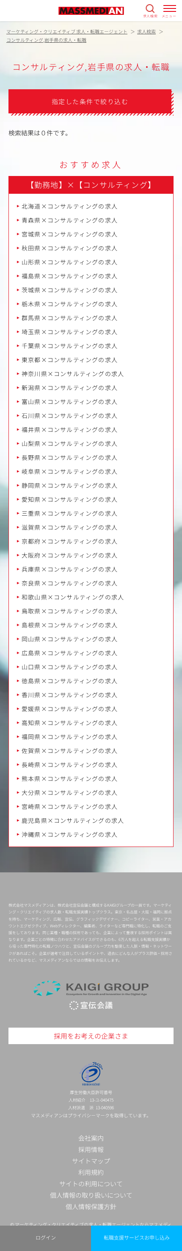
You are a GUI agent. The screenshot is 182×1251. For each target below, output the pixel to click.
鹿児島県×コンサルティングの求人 (73, 820)
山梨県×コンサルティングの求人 (70, 443)
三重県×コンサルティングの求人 (70, 513)
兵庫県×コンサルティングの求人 (70, 569)
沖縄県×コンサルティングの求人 (70, 834)
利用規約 (91, 1172)
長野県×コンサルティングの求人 (70, 457)
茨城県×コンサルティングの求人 (70, 290)
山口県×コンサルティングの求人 (70, 667)
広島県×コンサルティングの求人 (70, 653)
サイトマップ (91, 1160)
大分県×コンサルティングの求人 (70, 792)
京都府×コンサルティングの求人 (70, 541)
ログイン (46, 1237)
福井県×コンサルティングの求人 (70, 429)
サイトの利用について (91, 1183)
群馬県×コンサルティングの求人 (70, 317)
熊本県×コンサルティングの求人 (70, 778)
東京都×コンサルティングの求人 (70, 359)
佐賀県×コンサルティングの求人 (70, 750)
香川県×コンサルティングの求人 (70, 694)
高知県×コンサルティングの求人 (70, 722)
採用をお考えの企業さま (91, 1036)
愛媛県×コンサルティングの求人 (70, 708)
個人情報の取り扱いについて (91, 1195)
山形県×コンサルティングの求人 (70, 262)
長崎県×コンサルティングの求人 (70, 764)
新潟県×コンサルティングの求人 (70, 387)
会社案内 (91, 1137)
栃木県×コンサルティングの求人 (70, 304)
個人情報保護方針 (91, 1206)
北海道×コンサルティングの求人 (70, 206)
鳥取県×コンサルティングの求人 (70, 611)
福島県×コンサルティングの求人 (70, 276)
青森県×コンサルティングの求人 (70, 220)
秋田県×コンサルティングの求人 (70, 248)
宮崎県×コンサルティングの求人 (70, 806)
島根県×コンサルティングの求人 (70, 625)
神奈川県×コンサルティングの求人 (73, 373)
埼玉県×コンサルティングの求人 (70, 331)
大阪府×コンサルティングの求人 (70, 555)
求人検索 (150, 15)
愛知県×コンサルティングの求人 (70, 499)
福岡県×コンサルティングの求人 (70, 736)
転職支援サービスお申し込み (137, 1237)
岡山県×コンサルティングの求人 (70, 639)
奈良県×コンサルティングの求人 (70, 583)
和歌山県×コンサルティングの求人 (73, 597)
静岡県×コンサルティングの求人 (70, 485)
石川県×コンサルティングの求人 (70, 415)
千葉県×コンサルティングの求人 (70, 345)
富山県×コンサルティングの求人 (70, 401)
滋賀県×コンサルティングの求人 (70, 527)
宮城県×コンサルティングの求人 (70, 234)
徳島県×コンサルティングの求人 (70, 680)
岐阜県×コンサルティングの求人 (70, 471)
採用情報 (91, 1149)
